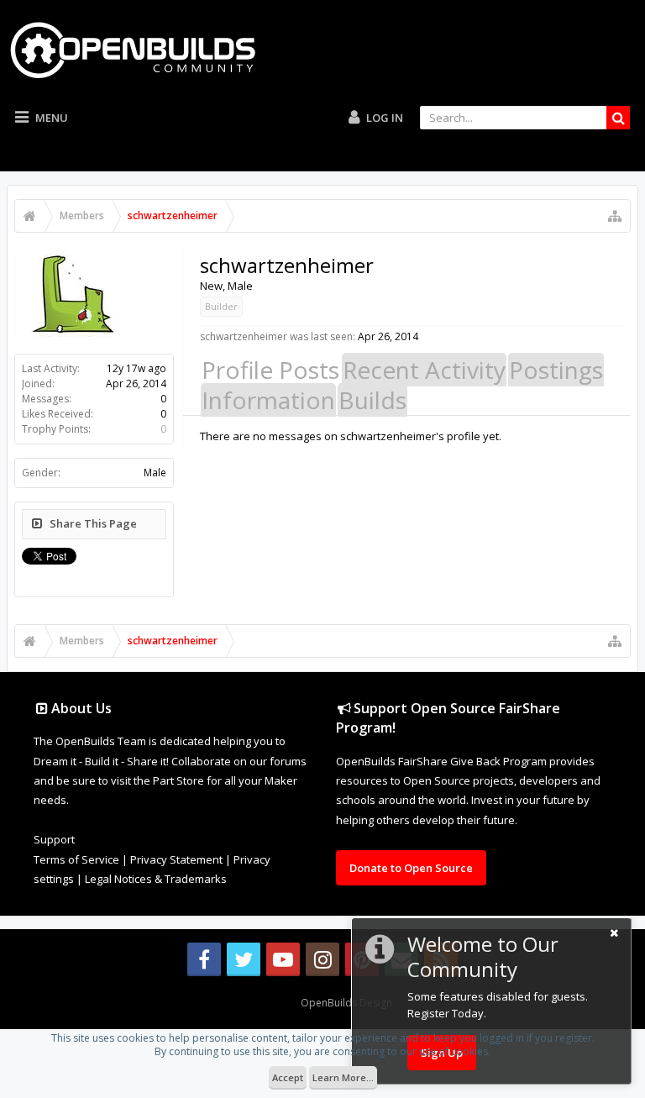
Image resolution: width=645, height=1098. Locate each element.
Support (54, 839)
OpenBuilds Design (346, 1003)
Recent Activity (424, 370)
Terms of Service (76, 859)
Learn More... (343, 1077)
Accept (287, 1077)
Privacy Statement (176, 859)
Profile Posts (270, 370)
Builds (372, 400)
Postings (556, 370)
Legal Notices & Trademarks (156, 878)
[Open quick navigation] (615, 216)
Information (268, 400)
